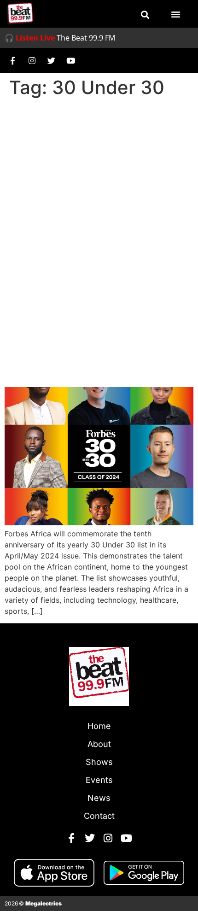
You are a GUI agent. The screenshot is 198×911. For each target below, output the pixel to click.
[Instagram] (32, 60)
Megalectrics (43, 903)
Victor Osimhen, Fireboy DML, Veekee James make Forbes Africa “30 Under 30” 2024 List (96, 343)
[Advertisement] (99, 205)
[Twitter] (51, 60)
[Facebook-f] (12, 60)
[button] (145, 14)
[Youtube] (70, 60)
